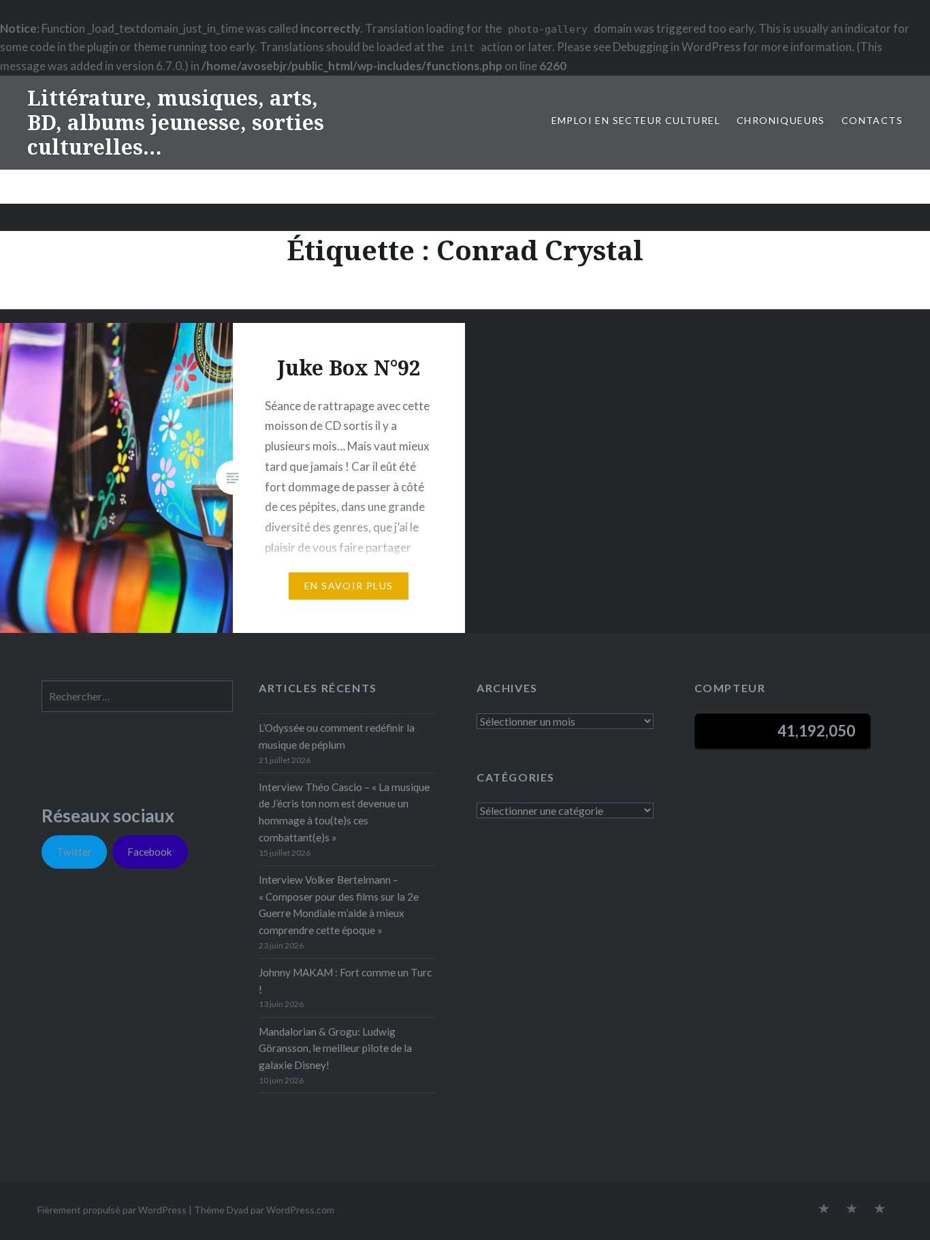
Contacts (872, 120)
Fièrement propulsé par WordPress (112, 1209)
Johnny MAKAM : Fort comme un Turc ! (345, 980)
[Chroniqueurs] (852, 1209)
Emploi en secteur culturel (635, 120)
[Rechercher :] (137, 696)
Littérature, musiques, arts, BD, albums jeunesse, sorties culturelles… (175, 122)
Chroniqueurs (781, 120)
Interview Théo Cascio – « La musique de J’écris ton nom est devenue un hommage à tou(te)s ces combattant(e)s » (344, 812)
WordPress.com (300, 1209)
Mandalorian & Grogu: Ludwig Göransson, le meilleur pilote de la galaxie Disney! (335, 1048)
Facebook (149, 852)
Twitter (74, 852)
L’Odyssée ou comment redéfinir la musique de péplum (337, 736)
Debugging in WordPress (677, 47)
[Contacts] (824, 1209)
